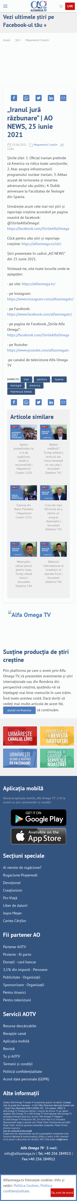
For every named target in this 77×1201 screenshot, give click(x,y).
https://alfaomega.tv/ (38, 283)
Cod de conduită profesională (17, 1131)
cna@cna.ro (62, 1139)
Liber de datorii (15, 905)
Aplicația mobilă (16, 1041)
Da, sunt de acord (62, 1192)
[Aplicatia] (38, 817)
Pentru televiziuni (17, 1000)
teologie (16, 385)
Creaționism (12, 890)
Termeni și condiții (18, 1064)
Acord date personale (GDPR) (26, 1079)
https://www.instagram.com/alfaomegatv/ (40, 299)
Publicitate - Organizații (21, 977)
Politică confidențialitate (22, 1071)
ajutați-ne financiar (19, 710)
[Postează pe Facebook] (14, 98)
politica (42, 379)
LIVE (70, 6)
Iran (26, 379)
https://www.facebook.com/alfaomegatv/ (39, 314)
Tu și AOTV (11, 1056)
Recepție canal (14, 1033)
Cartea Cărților (14, 920)
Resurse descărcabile (19, 1026)
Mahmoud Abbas (21, 391)
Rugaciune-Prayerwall (20, 875)
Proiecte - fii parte (17, 954)
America (35, 385)
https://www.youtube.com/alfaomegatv (38, 350)
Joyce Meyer (12, 913)
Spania (59, 379)
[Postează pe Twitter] (39, 98)
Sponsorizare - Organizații (23, 984)
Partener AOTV (14, 946)
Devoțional (12, 882)
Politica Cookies (26, 1185)
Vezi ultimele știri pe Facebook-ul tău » (28, 21)
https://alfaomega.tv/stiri (41, 243)
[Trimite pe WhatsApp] (26, 98)
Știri (17, 40)
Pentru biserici (14, 992)
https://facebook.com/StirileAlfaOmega (38, 228)
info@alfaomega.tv (19, 1153)
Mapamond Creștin (37, 40)
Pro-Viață (10, 898)
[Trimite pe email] (63, 98)
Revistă (9, 1048)
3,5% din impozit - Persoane (25, 969)
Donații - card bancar (19, 962)
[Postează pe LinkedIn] (51, 98)
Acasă (6, 40)
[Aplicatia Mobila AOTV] (38, 835)
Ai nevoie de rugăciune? (22, 867)
